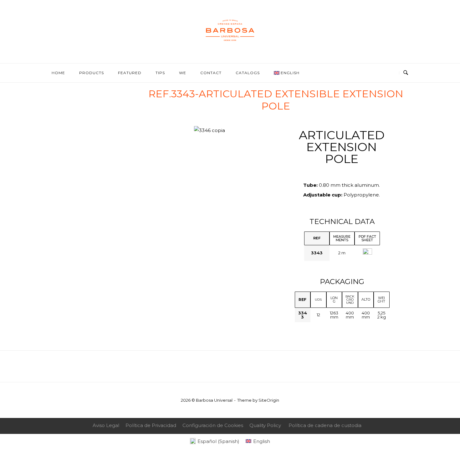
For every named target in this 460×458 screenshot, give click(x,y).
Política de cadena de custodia (325, 425)
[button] (152, 131)
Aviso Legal (106, 425)
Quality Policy (265, 425)
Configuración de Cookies (212, 425)
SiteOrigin (268, 400)
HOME (58, 72)
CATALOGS (248, 72)
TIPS (160, 72)
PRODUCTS (91, 72)
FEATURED (129, 72)
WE (182, 72)
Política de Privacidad (150, 425)
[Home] (230, 49)
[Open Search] (405, 73)
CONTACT (211, 72)
